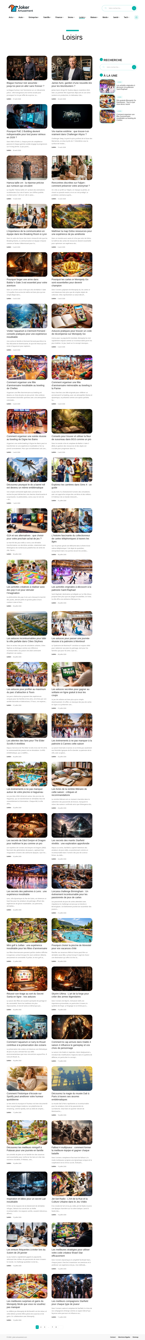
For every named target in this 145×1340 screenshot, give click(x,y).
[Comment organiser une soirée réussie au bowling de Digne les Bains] (27, 421)
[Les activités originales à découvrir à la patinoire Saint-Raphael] (72, 572)
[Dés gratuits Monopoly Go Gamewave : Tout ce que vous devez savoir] (107, 101)
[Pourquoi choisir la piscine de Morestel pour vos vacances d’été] (72, 930)
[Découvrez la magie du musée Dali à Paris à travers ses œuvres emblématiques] (72, 1078)
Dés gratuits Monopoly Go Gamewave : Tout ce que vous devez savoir (126, 102)
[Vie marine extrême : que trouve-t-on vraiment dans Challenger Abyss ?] (72, 116)
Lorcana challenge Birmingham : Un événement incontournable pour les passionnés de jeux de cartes (70, 894)
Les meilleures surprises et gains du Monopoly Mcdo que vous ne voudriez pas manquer (26, 1304)
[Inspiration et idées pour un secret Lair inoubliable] (27, 1184)
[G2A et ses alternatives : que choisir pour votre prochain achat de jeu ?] (27, 520)
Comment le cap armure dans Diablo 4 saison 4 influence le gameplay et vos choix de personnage (71, 1045)
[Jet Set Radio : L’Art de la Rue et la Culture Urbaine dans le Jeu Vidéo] (72, 1184)
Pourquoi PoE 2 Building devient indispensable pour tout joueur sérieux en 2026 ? (26, 134)
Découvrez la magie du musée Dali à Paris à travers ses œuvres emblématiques (70, 1096)
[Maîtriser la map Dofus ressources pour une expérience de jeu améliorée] (72, 216)
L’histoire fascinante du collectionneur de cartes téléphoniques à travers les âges (71, 538)
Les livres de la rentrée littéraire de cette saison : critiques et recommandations (69, 792)
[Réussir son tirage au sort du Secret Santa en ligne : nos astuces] (27, 978)
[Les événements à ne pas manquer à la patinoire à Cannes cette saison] (72, 725)
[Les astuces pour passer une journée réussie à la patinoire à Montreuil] (72, 623)
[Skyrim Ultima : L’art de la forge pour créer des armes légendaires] (72, 978)
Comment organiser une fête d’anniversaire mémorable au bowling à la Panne (72, 385)
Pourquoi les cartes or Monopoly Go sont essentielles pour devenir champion (70, 282)
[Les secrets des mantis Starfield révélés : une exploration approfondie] (72, 825)
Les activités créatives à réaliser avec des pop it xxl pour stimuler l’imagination (26, 590)
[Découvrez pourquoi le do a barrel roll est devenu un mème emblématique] (27, 469)
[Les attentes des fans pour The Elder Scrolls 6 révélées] (27, 725)
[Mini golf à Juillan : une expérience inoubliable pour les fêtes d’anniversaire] (27, 930)
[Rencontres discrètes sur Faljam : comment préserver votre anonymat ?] (72, 168)
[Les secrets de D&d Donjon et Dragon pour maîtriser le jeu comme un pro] (27, 825)
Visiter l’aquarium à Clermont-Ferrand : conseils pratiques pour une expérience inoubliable (27, 334)
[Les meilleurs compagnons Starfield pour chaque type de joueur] (72, 1286)
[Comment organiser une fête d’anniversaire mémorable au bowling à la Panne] (72, 367)
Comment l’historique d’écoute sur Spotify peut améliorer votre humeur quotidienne (25, 1096)
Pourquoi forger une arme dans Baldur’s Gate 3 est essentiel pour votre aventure (27, 282)
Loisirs (9, 99)
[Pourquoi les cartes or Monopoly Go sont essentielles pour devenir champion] (72, 264)
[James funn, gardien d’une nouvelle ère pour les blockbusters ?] (72, 68)
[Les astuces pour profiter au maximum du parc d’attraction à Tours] (27, 674)
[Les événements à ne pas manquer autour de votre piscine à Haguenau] (27, 774)
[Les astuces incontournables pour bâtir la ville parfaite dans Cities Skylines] (27, 623)
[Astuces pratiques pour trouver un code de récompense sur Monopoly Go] (72, 316)
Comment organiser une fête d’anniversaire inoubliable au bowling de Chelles (25, 385)
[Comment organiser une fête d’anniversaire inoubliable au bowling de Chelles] (27, 367)
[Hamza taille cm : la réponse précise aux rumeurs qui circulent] (27, 168)
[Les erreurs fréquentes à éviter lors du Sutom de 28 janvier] (27, 1234)
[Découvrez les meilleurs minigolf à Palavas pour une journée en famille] (27, 1132)
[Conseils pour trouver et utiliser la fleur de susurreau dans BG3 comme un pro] (72, 421)
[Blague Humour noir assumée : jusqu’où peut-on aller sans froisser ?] (27, 68)
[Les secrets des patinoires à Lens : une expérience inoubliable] (27, 876)
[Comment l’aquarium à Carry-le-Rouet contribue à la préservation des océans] (27, 1027)
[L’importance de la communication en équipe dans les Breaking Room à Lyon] (27, 216)
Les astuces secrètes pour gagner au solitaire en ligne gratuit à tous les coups (70, 692)
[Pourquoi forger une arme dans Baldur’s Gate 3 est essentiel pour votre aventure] (27, 264)
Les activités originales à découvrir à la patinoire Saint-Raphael (125, 87)
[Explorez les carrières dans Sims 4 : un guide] (72, 469)
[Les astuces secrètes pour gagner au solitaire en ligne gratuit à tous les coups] (72, 674)
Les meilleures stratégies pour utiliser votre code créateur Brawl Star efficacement (71, 1252)
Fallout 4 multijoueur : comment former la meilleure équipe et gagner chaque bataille (71, 1150)
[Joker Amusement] (20, 8)
